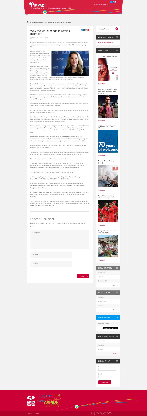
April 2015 (101, 349)
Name (100, 367)
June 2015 (101, 341)
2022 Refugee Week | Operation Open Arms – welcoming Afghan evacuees (107, 91)
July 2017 (101, 276)
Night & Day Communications (111, 414)
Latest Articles (38, 22)
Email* (100, 374)
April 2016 (101, 297)
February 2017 (102, 281)
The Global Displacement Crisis (107, 56)
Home (30, 22)
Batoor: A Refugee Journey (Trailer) (106, 162)
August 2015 (102, 301)
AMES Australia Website (34, 414)
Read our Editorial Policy (105, 42)
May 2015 (101, 345)
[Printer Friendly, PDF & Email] (88, 31)
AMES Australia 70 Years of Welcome (106, 127)
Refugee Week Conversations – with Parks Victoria (107, 231)
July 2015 (101, 305)
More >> (115, 285)
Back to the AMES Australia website (105, 5)
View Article (101, 83)
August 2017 (102, 272)
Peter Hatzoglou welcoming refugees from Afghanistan (106, 197)
